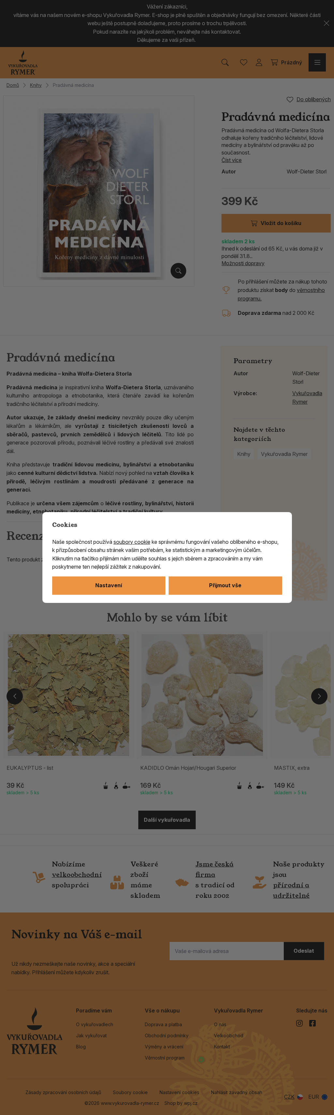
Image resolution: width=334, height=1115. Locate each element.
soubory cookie (132, 542)
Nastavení (108, 585)
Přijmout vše (225, 585)
